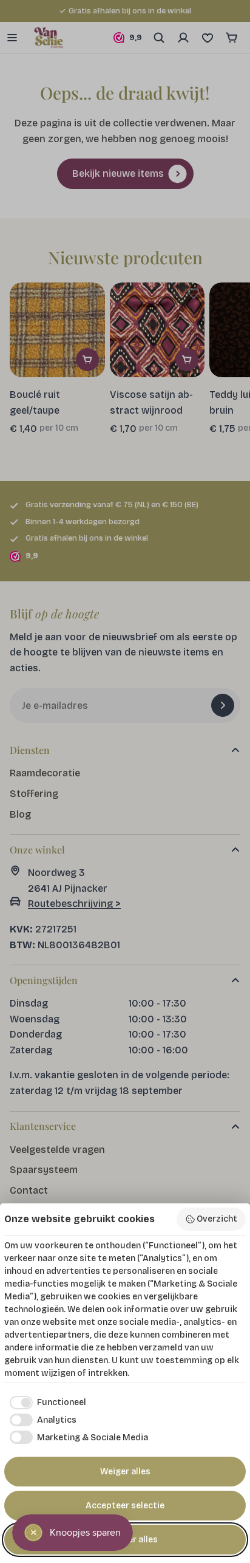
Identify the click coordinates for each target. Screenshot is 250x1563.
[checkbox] (45, 1402)
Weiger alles (125, 1471)
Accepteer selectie (125, 1505)
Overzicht (217, 1219)
